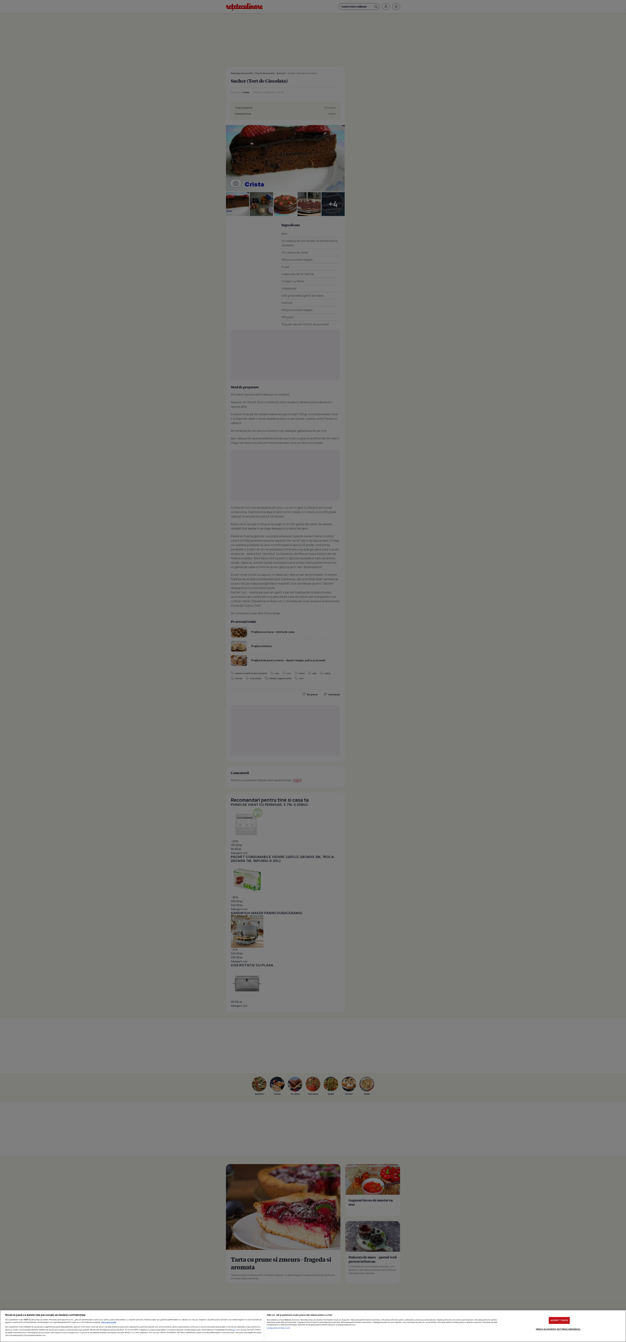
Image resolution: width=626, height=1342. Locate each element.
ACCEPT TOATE (559, 1320)
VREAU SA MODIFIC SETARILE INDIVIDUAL (558, 1328)
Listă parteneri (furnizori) (278, 1328)
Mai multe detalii (108, 1322)
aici (233, 1329)
